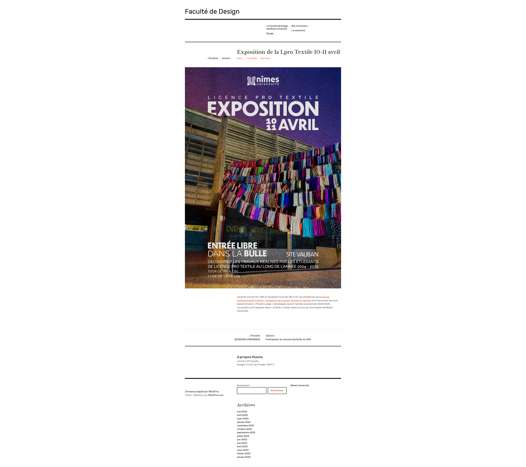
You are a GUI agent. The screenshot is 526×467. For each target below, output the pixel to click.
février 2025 (243, 453)
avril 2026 (242, 415)
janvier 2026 (244, 422)
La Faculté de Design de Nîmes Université (277, 27)
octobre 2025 (244, 429)
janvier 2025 (244, 457)
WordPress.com (215, 395)
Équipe (269, 33)
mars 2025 (243, 450)
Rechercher (243, 385)
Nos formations (299, 26)
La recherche (298, 30)
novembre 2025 (245, 425)
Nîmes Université (300, 385)
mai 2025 (242, 443)
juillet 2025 (243, 436)
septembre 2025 (246, 432)
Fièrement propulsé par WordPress (202, 391)
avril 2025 (242, 446)
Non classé (265, 58)
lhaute (240, 58)
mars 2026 (243, 418)
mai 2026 (242, 411)
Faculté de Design (212, 11)
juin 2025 (242, 439)
